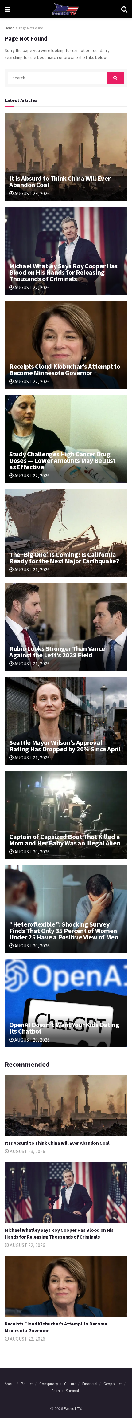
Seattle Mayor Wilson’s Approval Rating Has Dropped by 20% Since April (65, 745)
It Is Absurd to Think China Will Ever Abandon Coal (60, 181)
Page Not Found (31, 28)
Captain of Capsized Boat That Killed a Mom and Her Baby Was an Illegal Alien (64, 839)
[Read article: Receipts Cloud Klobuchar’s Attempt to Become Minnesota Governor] (66, 345)
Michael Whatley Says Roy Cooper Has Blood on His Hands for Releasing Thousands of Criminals (63, 272)
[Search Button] (124, 9)
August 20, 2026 (32, 852)
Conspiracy (48, 1383)
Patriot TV (72, 1408)
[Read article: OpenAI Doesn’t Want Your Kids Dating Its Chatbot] (66, 1003)
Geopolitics (112, 1383)
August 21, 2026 (32, 569)
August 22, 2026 (32, 287)
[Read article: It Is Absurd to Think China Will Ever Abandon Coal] (66, 157)
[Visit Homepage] (65, 9)
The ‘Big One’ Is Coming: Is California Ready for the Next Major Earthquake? (64, 557)
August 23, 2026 (32, 193)
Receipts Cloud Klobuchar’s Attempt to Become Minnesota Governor (64, 369)
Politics (27, 1383)
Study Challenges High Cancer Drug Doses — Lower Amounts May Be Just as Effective (62, 460)
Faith (56, 1390)
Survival (72, 1390)
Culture (70, 1383)
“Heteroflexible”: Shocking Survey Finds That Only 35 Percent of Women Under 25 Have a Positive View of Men (63, 930)
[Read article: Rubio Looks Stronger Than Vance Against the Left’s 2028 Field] (66, 627)
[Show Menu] (7, 9)
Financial (89, 1383)
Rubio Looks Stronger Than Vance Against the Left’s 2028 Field (57, 651)
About (10, 1383)
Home (9, 28)
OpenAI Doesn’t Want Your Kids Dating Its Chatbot (64, 1027)
